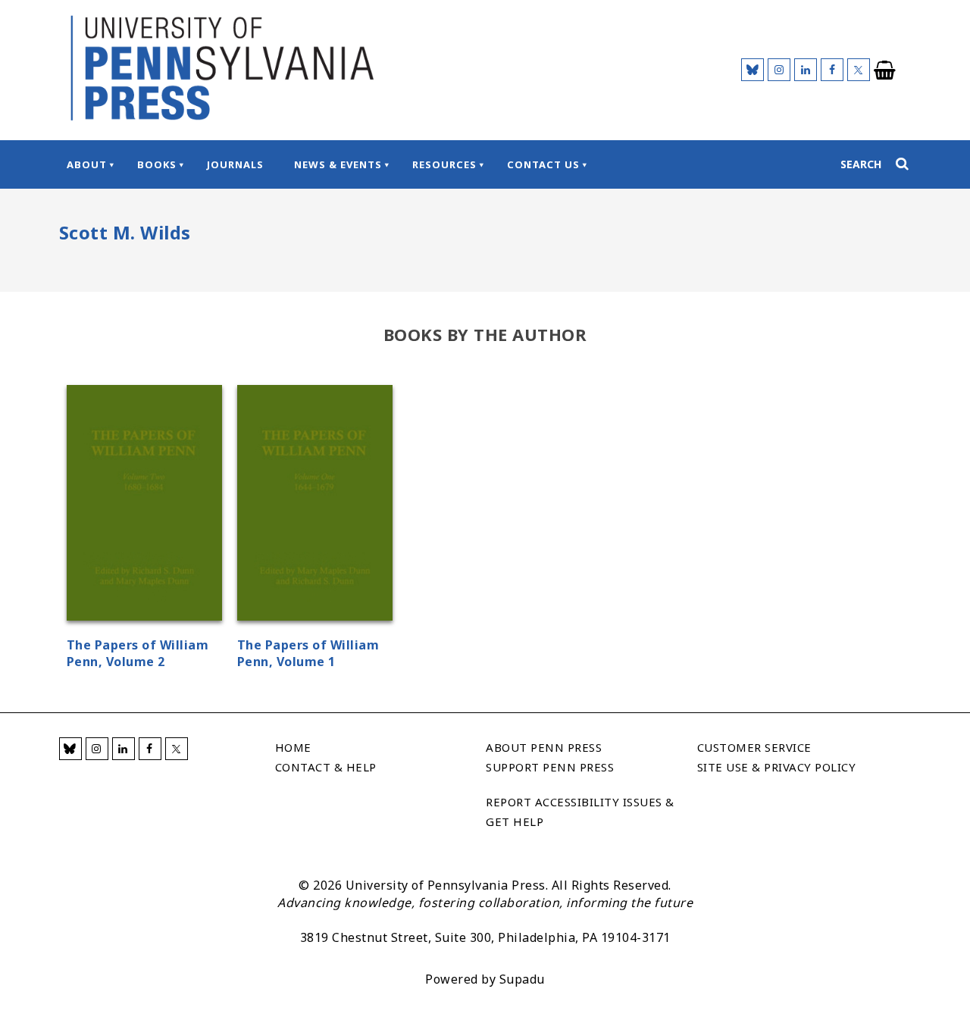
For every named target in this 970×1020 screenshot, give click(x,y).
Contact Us (543, 164)
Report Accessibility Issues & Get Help (580, 811)
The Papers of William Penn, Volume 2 (138, 654)
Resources (444, 164)
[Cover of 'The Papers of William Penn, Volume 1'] (315, 505)
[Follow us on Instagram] (779, 69)
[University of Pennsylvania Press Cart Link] (885, 70)
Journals (235, 164)
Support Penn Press (550, 766)
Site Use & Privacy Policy (776, 766)
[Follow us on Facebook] (832, 69)
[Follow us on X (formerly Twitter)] (858, 69)
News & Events (338, 164)
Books (157, 164)
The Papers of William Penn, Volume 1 (308, 654)
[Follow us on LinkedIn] (805, 69)
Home (293, 747)
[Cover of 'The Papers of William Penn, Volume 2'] (144, 505)
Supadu (522, 979)
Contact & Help (326, 766)
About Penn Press (544, 747)
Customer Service (754, 747)
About (87, 164)
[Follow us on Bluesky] (752, 69)
